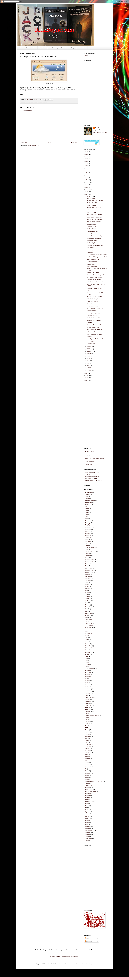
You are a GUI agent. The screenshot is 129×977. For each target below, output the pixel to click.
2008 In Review (91, 198)
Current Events (89, 562)
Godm (86, 611)
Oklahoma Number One (93, 313)
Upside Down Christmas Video (95, 245)
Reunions (88, 748)
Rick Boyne (98, 128)
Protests (87, 734)
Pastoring (87, 711)
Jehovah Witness (90, 648)
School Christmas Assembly (94, 236)
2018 (87, 170)
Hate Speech (88, 619)
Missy (86, 683)
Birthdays (87, 521)
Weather (42, 102)
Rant (86, 742)
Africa (86, 496)
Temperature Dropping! (93, 272)
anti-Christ (88, 504)
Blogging (87, 525)
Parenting (88, 709)
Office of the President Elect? (94, 329)
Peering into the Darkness (92, 715)
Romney (87, 750)
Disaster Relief (89, 570)
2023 (87, 159)
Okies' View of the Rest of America (94, 458)
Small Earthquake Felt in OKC (95, 334)
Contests (87, 553)
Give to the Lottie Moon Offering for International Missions (64, 956)
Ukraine (87, 814)
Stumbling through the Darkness (94, 781)
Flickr (86, 590)
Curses (87, 564)
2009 (87, 191)
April (88, 363)
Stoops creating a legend (93, 318)
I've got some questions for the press (97, 254)
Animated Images (90, 500)
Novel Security (53, 48)
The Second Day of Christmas (95, 219)
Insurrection (88, 633)
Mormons (87, 685)
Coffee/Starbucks (90, 547)
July (88, 356)
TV (86, 808)
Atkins (86, 506)
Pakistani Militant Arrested (94, 279)
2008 (87, 194)
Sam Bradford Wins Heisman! (95, 277)
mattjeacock (78, 964)
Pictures (87, 722)
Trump (87, 803)
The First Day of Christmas (94, 221)
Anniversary (88, 502)
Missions (87, 680)
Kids (86, 658)
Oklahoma (88, 701)
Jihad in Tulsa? (91, 264)
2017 (87, 173)
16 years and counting (93, 327)
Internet (87, 635)
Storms (33, 102)
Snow (86, 771)
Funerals (87, 605)
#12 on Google (91, 341)
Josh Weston (88, 652)
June (88, 358)
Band (86, 510)
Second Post (88, 464)
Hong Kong (88, 627)
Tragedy (87, 797)
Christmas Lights (91, 226)
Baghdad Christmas (92, 231)
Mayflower (88, 672)
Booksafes (88, 529)
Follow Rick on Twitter (91, 478)
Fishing (87, 588)
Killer (86, 660)
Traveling (87, 799)
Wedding (87, 834)
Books (34, 48)
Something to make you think (94, 250)
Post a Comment (27, 110)
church (87, 543)
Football (87, 596)
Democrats (88, 568)
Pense (87, 717)
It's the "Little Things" (92, 299)
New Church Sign (90, 461)
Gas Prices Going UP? (93, 247)
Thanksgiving (89, 789)
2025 (87, 154)
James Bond (88, 646)
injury (86, 631)
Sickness (87, 767)
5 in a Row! (90, 322)
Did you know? (91, 332)
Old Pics (87, 703)
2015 (87, 177)
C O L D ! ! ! (90, 233)
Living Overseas (89, 668)
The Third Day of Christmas (94, 217)
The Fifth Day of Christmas (94, 207)
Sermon (87, 765)
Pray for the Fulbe (91, 212)
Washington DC (89, 830)
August (89, 353)
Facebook (88, 580)
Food (86, 594)
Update (87, 816)
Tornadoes (88, 795)
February (89, 367)
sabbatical (88, 752)
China (86, 539)
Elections (87, 574)
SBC (86, 760)
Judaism (87, 654)
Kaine (86, 656)
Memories (88, 676)
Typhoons (88, 812)
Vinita (86, 824)
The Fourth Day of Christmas (94, 214)
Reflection (88, 744)
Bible (86, 514)
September (90, 351)
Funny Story (88, 607)
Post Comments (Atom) (34, 145)
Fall (86, 582)
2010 (87, 189)
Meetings (87, 674)
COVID (87, 558)
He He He (89, 303)
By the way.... (90, 252)
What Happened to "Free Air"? (95, 339)
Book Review (88, 527)
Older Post (74, 142)
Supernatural (88, 785)
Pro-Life (87, 732)
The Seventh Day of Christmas (95, 200)
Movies (87, 687)
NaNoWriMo (88, 691)
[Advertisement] (49, 126)
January (89, 370)
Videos (87, 822)
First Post (87, 455)
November (90, 346)
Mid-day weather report (93, 259)
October (89, 349)
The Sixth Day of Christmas (94, 203)
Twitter (87, 810)
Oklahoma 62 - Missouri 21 (94, 325)
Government (88, 613)
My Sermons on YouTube (92, 476)
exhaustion (88, 578)
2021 (87, 163)
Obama (87, 699)
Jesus (86, 650)
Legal (73, 48)
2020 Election (89, 492)
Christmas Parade (92, 315)
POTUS (87, 728)
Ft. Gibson (88, 601)
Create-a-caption (89, 560)
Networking (64, 48)
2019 (87, 168)
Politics (87, 724)
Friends (87, 598)
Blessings (88, 523)
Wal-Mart (87, 828)
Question (87, 736)
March (89, 365)
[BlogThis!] (46, 100)
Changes (87, 533)
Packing (87, 707)
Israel (86, 642)
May (88, 360)
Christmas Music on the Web (94, 288)
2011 (87, 187)
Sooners (87, 773)
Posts (87, 938)
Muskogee (88, 689)
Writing (87, 840)
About (27, 48)
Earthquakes (88, 572)
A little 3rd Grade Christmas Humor (96, 282)
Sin (86, 769)
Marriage (87, 670)
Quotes (87, 738)
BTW (88, 290)
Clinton (87, 545)
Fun (86, 603)
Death (86, 566)
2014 (87, 180)
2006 (87, 375)
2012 (87, 184)
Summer (87, 783)
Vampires (87, 820)
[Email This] (45, 100)
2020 (87, 166)
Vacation (87, 818)
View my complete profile (100, 132)
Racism (87, 740)
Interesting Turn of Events (94, 320)
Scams (87, 763)
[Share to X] (48, 100)
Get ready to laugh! (92, 240)
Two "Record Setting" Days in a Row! (97, 257)
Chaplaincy (88, 535)
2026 (87, 152)
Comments (89, 941)
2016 (87, 175)
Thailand (87, 787)
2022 (87, 161)
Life (86, 666)
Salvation (87, 756)
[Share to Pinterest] (52, 100)
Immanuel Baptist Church (92, 472)
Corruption (88, 555)
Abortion (87, 494)
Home (20, 48)
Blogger (91, 964)
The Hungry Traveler (90, 791)
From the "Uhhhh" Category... (94, 296)
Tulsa (86, 806)
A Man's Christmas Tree (93, 301)
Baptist (87, 512)
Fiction (87, 586)
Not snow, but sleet (92, 266)
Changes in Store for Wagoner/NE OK (97, 275)
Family (87, 584)
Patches (87, 713)
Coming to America (90, 551)
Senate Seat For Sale (92, 306)
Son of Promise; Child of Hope (95, 308)
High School (88, 623)
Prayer (87, 730)
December (90, 196)
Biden (86, 517)
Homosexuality (89, 625)
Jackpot (87, 644)
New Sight (88, 693)
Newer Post (24, 142)
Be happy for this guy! (92, 261)
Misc (86, 678)
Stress (87, 779)
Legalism (87, 662)
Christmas (88, 541)
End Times (88, 576)
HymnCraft (42, 48)
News (86, 695)
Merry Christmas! (91, 224)
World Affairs (88, 838)
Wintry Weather (91, 343)
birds (86, 519)
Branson (87, 531)
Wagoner (37, 102)
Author (87, 508)
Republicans (88, 746)
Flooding (87, 592)
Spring (87, 775)
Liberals (87, 664)
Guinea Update (91, 210)
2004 (87, 380)
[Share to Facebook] (50, 100)
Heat (86, 621)
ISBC (86, 637)
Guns (86, 617)
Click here (88, 56)
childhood (88, 537)
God (86, 609)
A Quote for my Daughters (94, 238)
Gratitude (87, 615)
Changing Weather (92, 310)
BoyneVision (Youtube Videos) (93, 480)
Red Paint (89, 336)
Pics (86, 719)
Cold (29, 102)
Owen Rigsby (89, 705)
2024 (87, 156)
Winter (46, 102)
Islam (86, 639)
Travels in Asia (89, 801)
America (87, 498)
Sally (86, 754)
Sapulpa (87, 758)
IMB (86, 629)
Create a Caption (91, 205)
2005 (87, 378)
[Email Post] (41, 99)
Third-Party (88, 793)
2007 (87, 373)
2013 (87, 182)
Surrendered (82, 48)
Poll (86, 726)
